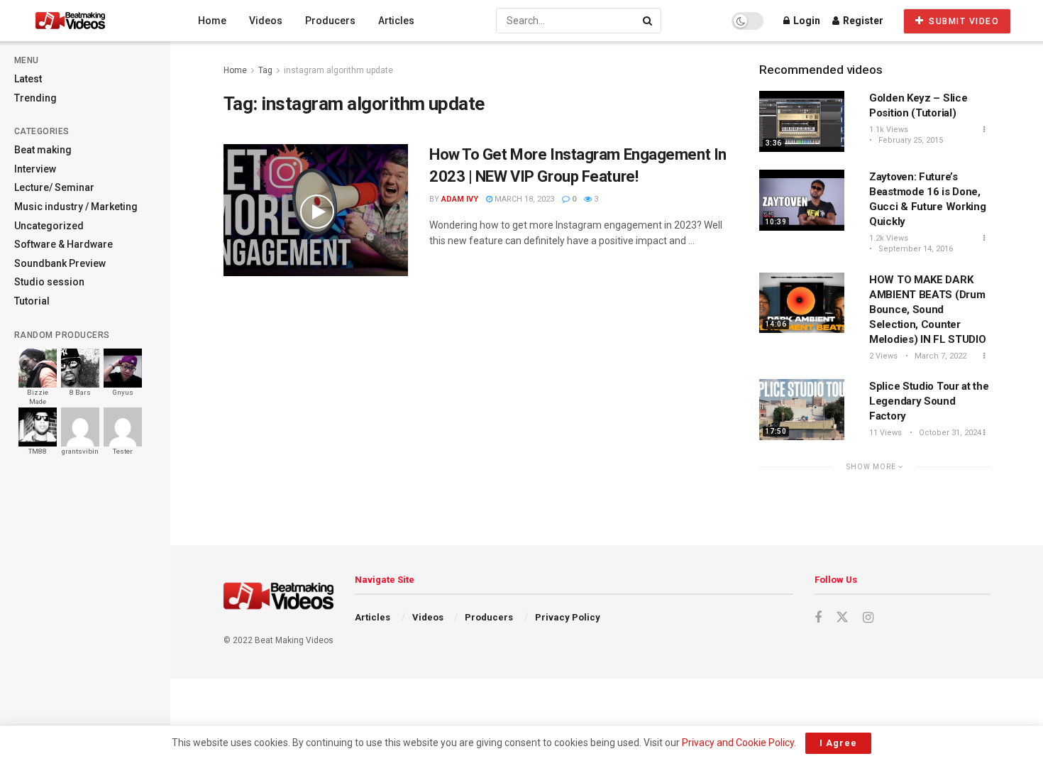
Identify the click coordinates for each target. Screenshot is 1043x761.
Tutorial (32, 301)
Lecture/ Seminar (54, 187)
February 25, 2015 (909, 140)
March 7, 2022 (939, 356)
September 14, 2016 (914, 248)
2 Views (883, 356)
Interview (35, 169)
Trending (35, 98)
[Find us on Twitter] (842, 617)
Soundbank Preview (60, 263)
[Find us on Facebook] (818, 618)
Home (212, 20)
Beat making (43, 149)
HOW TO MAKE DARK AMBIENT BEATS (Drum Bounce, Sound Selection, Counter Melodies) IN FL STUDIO (927, 309)
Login (805, 20)
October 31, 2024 (949, 432)
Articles (396, 20)
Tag (265, 70)
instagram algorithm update (338, 70)
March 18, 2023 (523, 199)
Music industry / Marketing (76, 206)
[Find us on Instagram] (868, 618)
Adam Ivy (459, 199)
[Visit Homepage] (97, 20)
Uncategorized (49, 225)
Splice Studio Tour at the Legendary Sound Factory (929, 401)
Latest (28, 78)
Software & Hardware (63, 244)
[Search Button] (648, 20)
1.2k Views (888, 238)
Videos (265, 20)
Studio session (49, 282)
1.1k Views (888, 129)
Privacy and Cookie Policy (738, 742)
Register (862, 20)
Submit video (963, 21)
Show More (872, 467)
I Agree (838, 743)
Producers (330, 20)
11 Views (885, 432)
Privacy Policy (567, 617)
